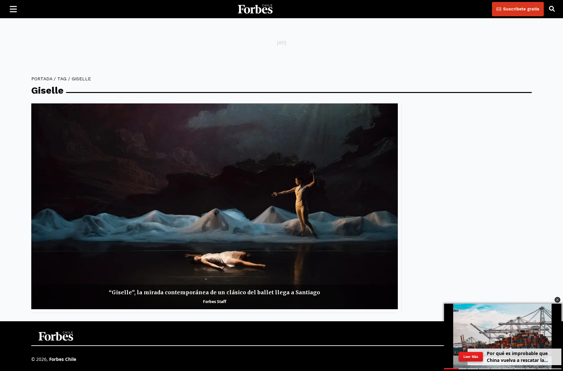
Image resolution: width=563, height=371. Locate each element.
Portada (41, 78)
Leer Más (470, 356)
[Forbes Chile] (255, 9)
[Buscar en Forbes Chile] (552, 9)
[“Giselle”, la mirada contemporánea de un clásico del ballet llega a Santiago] (214, 206)
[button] (557, 300)
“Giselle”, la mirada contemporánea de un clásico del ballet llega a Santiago (214, 292)
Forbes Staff (214, 301)
